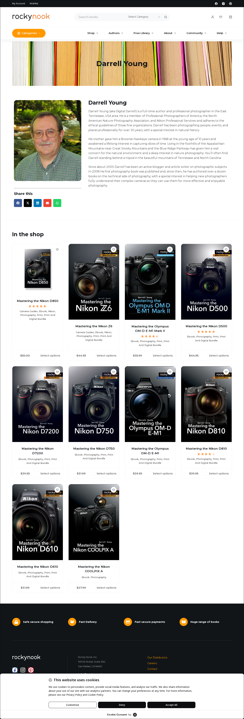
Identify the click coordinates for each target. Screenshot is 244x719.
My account (18, 3)
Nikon (51, 311)
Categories (29, 33)
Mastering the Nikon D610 (37, 566)
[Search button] (166, 17)
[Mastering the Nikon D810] (206, 404)
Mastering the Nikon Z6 (93, 326)
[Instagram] (223, 3)
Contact (152, 669)
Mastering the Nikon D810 (206, 448)
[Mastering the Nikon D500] (206, 282)
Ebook (43, 311)
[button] (18, 203)
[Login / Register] (212, 17)
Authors (114, 33)
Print (40, 315)
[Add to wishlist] (57, 249)
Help (220, 33)
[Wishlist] (220, 17)
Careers (152, 663)
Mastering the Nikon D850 (37, 301)
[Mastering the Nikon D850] (37, 269)
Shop (90, 33)
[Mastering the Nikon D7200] (37, 404)
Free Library (142, 33)
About (168, 33)
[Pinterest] (230, 3)
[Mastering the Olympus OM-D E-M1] (150, 404)
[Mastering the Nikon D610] (37, 522)
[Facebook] (216, 3)
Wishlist (34, 3)
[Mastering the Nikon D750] (94, 404)
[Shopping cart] (230, 17)
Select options (50, 355)
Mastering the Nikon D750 (94, 448)
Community (194, 33)
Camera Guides (29, 311)
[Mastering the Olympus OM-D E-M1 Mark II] (150, 282)
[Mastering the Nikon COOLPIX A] (94, 522)
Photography (28, 315)
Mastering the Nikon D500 (206, 326)
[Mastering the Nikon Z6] (94, 282)
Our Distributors (157, 657)
